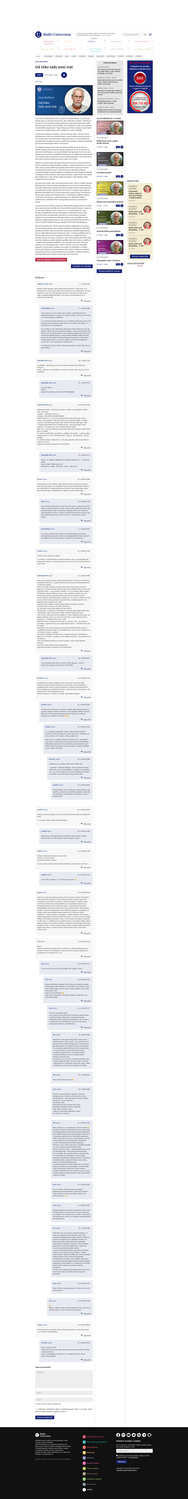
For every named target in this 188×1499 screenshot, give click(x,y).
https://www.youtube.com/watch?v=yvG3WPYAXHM (54, 647)
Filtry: (38, 56)
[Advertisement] (94, 13)
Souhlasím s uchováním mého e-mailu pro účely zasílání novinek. (132, 1456)
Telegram (144, 1435)
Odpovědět (87, 301)
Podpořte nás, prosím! (82, 266)
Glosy (74, 56)
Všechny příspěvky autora (109, 271)
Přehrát (64, 75)
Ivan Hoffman (41, 62)
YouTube (129, 1435)
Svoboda (129, 56)
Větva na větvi (49, 50)
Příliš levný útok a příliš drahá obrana (107, 142)
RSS (139, 1435)
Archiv (89, 1489)
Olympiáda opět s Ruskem (108, 260)
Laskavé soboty (143, 42)
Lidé (66, 56)
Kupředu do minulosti (49, 42)
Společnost (48, 56)
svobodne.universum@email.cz (126, 1470)
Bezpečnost (111, 56)
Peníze (121, 56)
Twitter (134, 1435)
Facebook (118, 1435)
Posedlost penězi (104, 172)
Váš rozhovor (70, 49)
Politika (59, 56)
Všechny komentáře (140, 256)
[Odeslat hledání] (145, 34)
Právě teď (73, 42)
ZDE (140, 78)
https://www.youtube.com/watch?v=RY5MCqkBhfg (57, 392)
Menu (150, 34)
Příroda (138, 56)
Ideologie (100, 56)
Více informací (133, 1457)
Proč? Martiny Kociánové (96, 50)
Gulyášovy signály (143, 50)
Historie (82, 56)
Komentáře (120, 42)
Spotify (123, 1435)
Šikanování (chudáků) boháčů (110, 202)
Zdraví (91, 56)
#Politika (38, 81)
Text (118, 147)
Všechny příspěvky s (51, 260)
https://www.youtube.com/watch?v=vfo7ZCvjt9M (53, 444)
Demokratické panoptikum (109, 231)
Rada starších (120, 50)
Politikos (96, 42)
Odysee (149, 1435)
